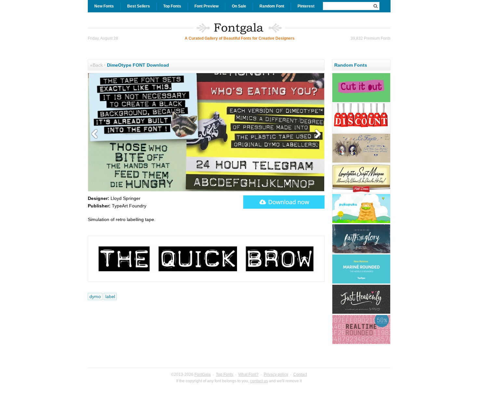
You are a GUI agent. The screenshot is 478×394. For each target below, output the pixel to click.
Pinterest (306, 6)
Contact (300, 374)
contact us (259, 381)
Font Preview (206, 6)
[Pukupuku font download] (361, 222)
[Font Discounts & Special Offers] (361, 131)
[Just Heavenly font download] (361, 313)
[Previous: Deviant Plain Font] (96, 134)
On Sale (239, 6)
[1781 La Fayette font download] (361, 161)
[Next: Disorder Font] (316, 134)
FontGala (202, 374)
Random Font (271, 6)
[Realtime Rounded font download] (361, 343)
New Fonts (104, 6)
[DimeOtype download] (284, 202)
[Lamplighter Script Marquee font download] (361, 192)
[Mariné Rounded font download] (361, 282)
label (110, 296)
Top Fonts (172, 6)
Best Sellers (138, 6)
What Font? (248, 374)
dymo (95, 296)
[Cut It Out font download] (361, 101)
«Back (96, 65)
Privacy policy (276, 374)
